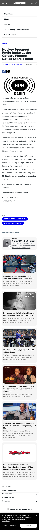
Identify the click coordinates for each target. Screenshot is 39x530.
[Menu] (3, 3)
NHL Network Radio (12, 223)
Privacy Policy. (6, 521)
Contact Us (6, 501)
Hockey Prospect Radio (14, 219)
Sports (7, 24)
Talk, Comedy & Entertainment (16, 30)
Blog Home (8, 14)
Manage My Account (9, 490)
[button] (4, 71)
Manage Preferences (9, 526)
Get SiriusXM (6, 487)
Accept (28, 526)
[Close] (37, 515)
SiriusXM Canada (8, 497)
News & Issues (10, 35)
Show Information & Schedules (21, 248)
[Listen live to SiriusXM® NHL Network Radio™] (7, 243)
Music (6, 19)
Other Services (7, 494)
